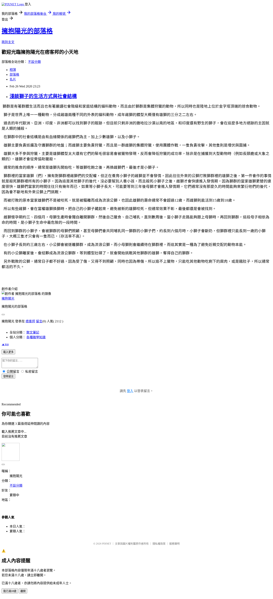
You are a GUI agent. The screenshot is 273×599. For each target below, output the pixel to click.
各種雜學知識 (36, 337)
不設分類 (34, 61)
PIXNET (106, 543)
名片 (13, 79)
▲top (5, 344)
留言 (39, 321)
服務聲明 (174, 543)
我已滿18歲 (9, 591)
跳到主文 (8, 42)
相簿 (13, 69)
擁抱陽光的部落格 (27, 31)
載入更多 (8, 351)
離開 (23, 591)
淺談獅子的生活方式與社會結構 (43, 96)
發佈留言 (8, 376)
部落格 (14, 74)
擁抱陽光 (8, 298)
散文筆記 (32, 332)
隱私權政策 (158, 543)
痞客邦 (30, 321)
